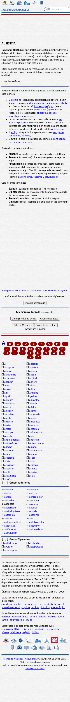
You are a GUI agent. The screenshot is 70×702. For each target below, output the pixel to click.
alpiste (7, 418)
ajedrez (33, 396)
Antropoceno (36, 443)
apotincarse (35, 450)
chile (24, 629)
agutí (7, 396)
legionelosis (31, 604)
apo (51, 106)
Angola (8, 436)
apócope (52, 113)
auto (31, 518)
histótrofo (59, 604)
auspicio (33, 504)
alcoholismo (25, 177)
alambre (8, 400)
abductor (43, 103)
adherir (33, 382)
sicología (39, 629)
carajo (4, 620)
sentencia (27, 142)
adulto (32, 385)
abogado (9, 367)
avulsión (8, 547)
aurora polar (36, 497)
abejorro (34, 364)
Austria (33, 511)
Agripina (33, 393)
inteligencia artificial (35, 668)
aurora (7, 497)
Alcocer (33, 403)
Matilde (52, 616)
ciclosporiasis (46, 604)
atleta (61, 616)
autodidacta (10, 533)
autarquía (9, 515)
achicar (35, 607)
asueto (33, 472)
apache (8, 447)
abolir (64, 103)
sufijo (14, 132)
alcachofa (9, 403)
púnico (5, 632)
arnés (7, 461)
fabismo (38, 177)
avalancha (34, 543)
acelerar (33, 371)
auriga (7, 493)
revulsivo (18, 604)
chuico (28, 620)
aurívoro (33, 493)
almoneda (34, 414)
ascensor (9, 468)
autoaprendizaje (13, 522)
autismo (8, 518)
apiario (33, 447)
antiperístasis (11, 443)
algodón (8, 411)
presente (23, 122)
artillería (33, 465)
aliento (33, 411)
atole (32, 476)
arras (32, 461)
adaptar (8, 382)
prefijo (14, 100)
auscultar (34, 500)
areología (9, 458)
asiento (33, 468)
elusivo (42, 616)
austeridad (10, 507)
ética (30, 629)
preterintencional (10, 607)
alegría (7, 407)
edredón (6, 616)
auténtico (34, 515)
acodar (33, 374)
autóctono (10, 529)
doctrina (45, 607)
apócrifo (41, 113)
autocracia (9, 526)
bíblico (35, 632)
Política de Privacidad (13, 659)
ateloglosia (10, 476)
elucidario (6, 604)
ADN (6, 385)
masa (25, 616)
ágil (6, 393)
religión (26, 632)
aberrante (54, 103)
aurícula (8, 489)
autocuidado (36, 529)
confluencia (59, 139)
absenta (33, 367)
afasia (7, 389)
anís (31, 436)
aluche (32, 418)
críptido (26, 607)
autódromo (10, 543)
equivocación (17, 620)
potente (26, 135)
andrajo (8, 432)
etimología (58, 129)
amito (7, 425)
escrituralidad (53, 629)
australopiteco (12, 511)
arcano (33, 454)
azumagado (10, 550)
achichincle (10, 374)
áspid (7, 472)
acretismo (9, 378)
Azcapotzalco (36, 547)
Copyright (30, 659)
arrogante (58, 132)
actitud (33, 378)
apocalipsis (14, 116)
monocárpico (58, 607)
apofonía (26, 116)
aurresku (9, 500)
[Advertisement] (35, 28)
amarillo (8, 421)
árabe (7, 454)
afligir (32, 389)
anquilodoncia (12, 440)
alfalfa (32, 407)
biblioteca (15, 632)
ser (60, 119)
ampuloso (34, 425)
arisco (32, 458)
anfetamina (35, 432)
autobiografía (36, 522)
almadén (9, 414)
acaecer (8, 371)
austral (33, 507)
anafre (7, 429)
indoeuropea (41, 106)
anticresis (34, 440)
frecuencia (14, 142)
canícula (16, 616)
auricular (34, 489)
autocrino (34, 526)
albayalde (34, 400)
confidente (14, 135)
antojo (33, 616)
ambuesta (34, 421)
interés (12, 122)
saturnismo (51, 177)
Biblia (17, 629)
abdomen (32, 103)
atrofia (7, 479)
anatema (34, 429)
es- (56, 122)
